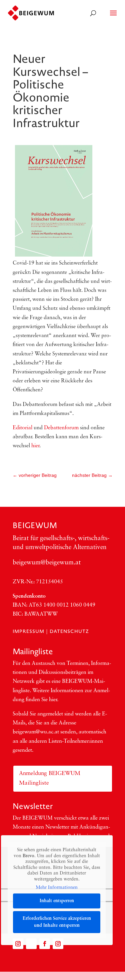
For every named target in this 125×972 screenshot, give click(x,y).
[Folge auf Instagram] (18, 943)
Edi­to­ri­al (22, 428)
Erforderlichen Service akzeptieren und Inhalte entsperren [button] (57, 922)
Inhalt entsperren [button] (57, 900)
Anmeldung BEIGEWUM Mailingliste (49, 778)
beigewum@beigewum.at (47, 563)
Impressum (28, 631)
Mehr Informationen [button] (57, 887)
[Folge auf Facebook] (44, 943)
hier (35, 446)
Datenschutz (69, 631)
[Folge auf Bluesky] (31, 943)
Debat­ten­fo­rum (61, 428)
